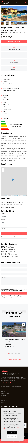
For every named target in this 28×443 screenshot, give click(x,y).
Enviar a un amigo (14, 62)
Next (25, 13)
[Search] (25, 441)
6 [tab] (15, 353)
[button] (14, 228)
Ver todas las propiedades (14, 359)
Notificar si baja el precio (14, 41)
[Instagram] (6, 383)
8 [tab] (18, 353)
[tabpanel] (14, 335)
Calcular (14, 233)
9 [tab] (19, 353)
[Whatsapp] (8, 383)
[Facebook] (2, 383)
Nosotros (3, 391)
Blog (2, 398)
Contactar (4, 400)
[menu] (25, 2)
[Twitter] (4, 383)
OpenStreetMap (15, 195)
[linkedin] (10, 383)
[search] (21, 2)
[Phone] (14, 441)
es (17, 2)
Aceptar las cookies (12, 432)
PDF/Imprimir (14, 69)
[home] (6, 2)
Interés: (3, 219)
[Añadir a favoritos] (23, 324)
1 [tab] (8, 353)
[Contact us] (8, 441)
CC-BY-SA (24, 195)
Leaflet (6, 195)
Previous (3, 13)
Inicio (2, 389)
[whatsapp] (19, 441)
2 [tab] (9, 353)
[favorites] (3, 441)
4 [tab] (12, 353)
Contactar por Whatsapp (14, 49)
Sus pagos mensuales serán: (8, 237)
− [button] (3, 171)
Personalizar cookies (12, 436)
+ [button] (3, 169)
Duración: (3, 226)
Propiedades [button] (4, 393)
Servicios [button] (3, 395)
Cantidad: (3, 213)
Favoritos (3, 402)
